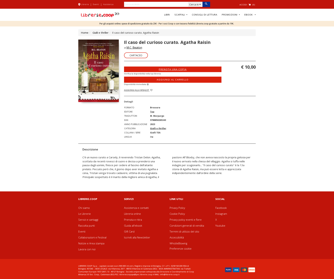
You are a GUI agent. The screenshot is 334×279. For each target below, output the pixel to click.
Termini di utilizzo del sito (184, 231)
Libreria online (132, 213)
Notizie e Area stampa (91, 243)
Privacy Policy (177, 208)
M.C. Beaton (134, 47)
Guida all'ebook (133, 225)
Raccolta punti (86, 225)
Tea (152, 111)
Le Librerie (84, 213)
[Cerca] (206, 4)
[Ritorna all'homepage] (100, 14)
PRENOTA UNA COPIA (173, 69)
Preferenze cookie (181, 248)
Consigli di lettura (204, 14)
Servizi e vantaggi (88, 219)
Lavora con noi (87, 249)
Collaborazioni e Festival (92, 237)
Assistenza (108, 4)
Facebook (221, 208)
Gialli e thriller (101, 32)
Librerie (85, 4)
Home (84, 32)
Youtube (220, 225)
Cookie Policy (177, 213)
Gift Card (129, 231)
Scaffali (180, 14)
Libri (167, 14)
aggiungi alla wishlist (137, 90)
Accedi (243, 4)
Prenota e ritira (133, 219)
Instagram (221, 213)
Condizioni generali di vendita (187, 225)
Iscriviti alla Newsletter (137, 237)
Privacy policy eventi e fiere (186, 219)
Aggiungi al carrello (173, 79)
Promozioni (230, 14)
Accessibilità (177, 237)
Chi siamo (84, 208)
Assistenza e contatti (136, 208)
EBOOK (249, 14)
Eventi (96, 4)
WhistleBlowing (178, 243)
